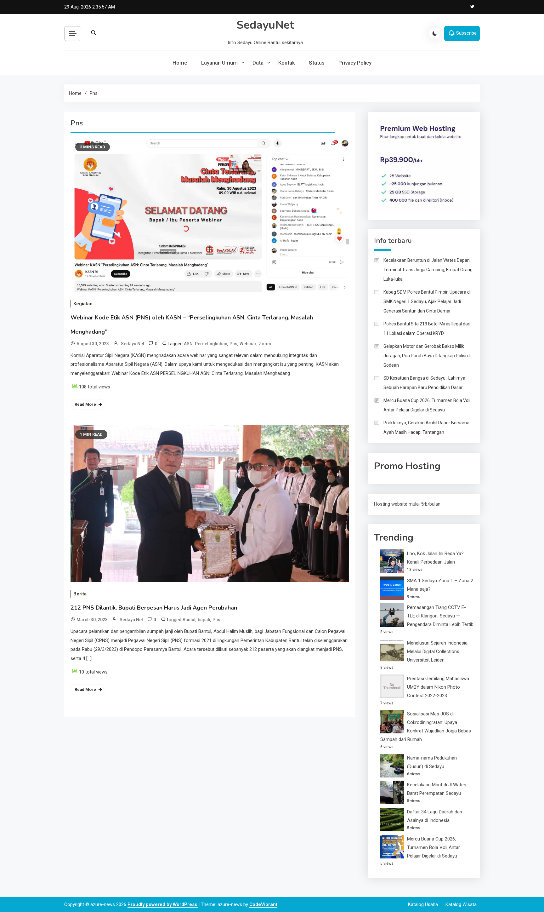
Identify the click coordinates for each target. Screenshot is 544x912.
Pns (233, 343)
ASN (188, 343)
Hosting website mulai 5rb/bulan (407, 504)
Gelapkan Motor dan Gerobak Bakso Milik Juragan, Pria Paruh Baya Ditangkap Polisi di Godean (427, 356)
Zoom (265, 343)
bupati (204, 619)
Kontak (286, 63)
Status (317, 63)
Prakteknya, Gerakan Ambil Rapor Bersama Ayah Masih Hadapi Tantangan (426, 427)
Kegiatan (83, 304)
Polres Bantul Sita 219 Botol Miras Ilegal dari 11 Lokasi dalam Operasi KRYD (426, 328)
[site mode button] (434, 33)
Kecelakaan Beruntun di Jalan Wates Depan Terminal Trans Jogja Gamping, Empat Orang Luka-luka (428, 270)
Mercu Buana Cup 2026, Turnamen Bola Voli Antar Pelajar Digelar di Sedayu (426, 405)
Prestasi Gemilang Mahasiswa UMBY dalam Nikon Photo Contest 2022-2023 (438, 687)
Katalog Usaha (423, 904)
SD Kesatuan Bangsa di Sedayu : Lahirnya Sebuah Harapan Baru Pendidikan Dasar (424, 383)
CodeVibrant (263, 904)
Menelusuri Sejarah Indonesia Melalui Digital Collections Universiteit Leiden (437, 651)
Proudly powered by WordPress (163, 904)
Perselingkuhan (211, 343)
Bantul (189, 619)
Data (258, 63)
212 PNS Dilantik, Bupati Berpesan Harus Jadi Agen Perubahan (154, 607)
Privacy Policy (354, 63)
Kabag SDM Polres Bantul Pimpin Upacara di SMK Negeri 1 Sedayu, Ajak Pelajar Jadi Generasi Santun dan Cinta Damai (427, 301)
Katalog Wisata (461, 904)
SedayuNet (265, 25)
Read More (85, 404)
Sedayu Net (132, 343)
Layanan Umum (219, 63)
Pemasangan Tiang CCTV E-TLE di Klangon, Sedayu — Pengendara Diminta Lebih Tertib (440, 616)
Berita (80, 594)
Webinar (248, 343)
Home (180, 63)
